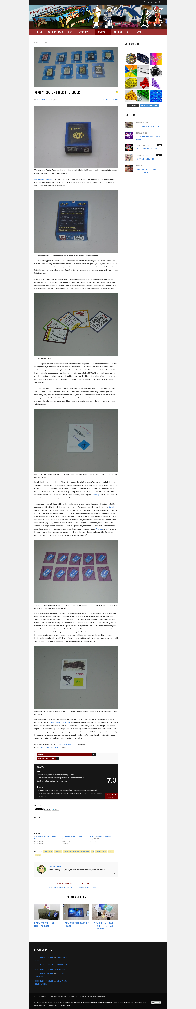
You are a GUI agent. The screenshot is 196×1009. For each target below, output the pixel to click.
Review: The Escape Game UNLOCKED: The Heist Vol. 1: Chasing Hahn (103, 926)
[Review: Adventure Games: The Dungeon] (76, 912)
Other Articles (121, 32)
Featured (106, 100)
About (140, 32)
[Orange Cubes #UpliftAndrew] (131, 96)
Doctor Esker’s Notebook (44, 179)
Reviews (101, 32)
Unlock (111, 507)
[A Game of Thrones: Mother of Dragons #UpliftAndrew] (131, 59)
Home (39, 32)
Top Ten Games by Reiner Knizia (147, 126)
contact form (65, 1005)
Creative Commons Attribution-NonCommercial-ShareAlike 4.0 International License (98, 1002)
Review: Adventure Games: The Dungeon (76, 924)
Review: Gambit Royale (87, 887)
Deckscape (96, 494)
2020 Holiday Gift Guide (60, 32)
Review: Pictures (62, 969)
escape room (85, 851)
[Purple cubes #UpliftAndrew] (156, 83)
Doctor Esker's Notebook (71, 851)
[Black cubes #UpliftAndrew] (156, 71)
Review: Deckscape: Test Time (101, 837)
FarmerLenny (41, 100)
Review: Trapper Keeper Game (147, 148)
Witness (99, 529)
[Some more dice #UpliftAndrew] (131, 71)
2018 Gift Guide (62, 965)
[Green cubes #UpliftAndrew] (143, 96)
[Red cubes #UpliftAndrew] (143, 83)
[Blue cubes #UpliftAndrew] (156, 96)
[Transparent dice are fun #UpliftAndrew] (156, 59)
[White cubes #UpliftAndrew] (143, 71)
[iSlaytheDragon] (98, 17)
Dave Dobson (48, 851)
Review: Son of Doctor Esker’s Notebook (44, 924)
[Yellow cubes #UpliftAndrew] (131, 83)
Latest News (84, 32)
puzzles (110, 851)
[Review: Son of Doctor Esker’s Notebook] (47, 912)
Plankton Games (66, 744)
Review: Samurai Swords (145, 159)
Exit (92, 851)
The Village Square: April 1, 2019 (61, 887)
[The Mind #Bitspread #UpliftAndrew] (143, 59)
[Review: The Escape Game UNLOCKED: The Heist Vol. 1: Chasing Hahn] (105, 912)
